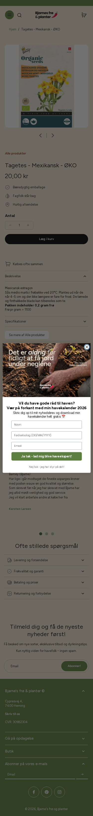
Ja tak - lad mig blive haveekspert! (46, 456)
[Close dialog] (86, 346)
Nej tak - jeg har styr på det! (46, 467)
